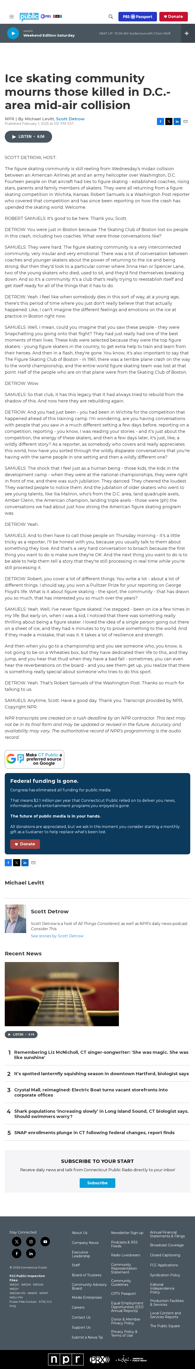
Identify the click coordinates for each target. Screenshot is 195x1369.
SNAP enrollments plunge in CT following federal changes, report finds (94, 1132)
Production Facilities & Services (167, 1303)
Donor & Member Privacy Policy (125, 1321)
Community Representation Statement (124, 1268)
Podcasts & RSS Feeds (124, 1244)
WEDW (38, 1284)
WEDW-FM (17, 1293)
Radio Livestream (125, 1255)
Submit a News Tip (87, 1338)
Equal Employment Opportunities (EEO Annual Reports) (127, 1307)
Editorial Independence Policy (162, 1288)
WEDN (26, 1284)
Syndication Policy (165, 1275)
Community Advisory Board (89, 1287)
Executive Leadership (81, 1254)
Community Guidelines (121, 1283)
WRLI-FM (16, 1297)
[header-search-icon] (110, 17)
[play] (13, 33)
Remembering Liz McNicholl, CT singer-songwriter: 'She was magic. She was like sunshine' (101, 1055)
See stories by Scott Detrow (57, 936)
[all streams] (188, 33)
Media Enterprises (87, 1298)
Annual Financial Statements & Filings (167, 1234)
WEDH (14, 1284)
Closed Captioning (165, 1255)
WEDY (14, 1289)
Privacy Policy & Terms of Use (124, 1334)
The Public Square (165, 1326)
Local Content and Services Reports (165, 1315)
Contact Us (81, 1318)
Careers (78, 1308)
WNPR (32, 1293)
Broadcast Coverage (167, 1245)
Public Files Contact (23, 1301)
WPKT (43, 1293)
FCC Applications (164, 1265)
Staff (76, 1265)
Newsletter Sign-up (127, 1233)
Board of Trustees (86, 1275)
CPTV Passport (123, 1294)
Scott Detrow (70, 118)
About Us (79, 1233)
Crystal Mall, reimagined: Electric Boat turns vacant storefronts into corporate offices (91, 1093)
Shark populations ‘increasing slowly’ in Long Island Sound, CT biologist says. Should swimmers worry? (101, 1114)
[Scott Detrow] (15, 919)
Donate (175, 17)
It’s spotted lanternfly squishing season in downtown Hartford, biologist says (101, 1073)
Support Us (81, 1328)
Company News (85, 1243)
